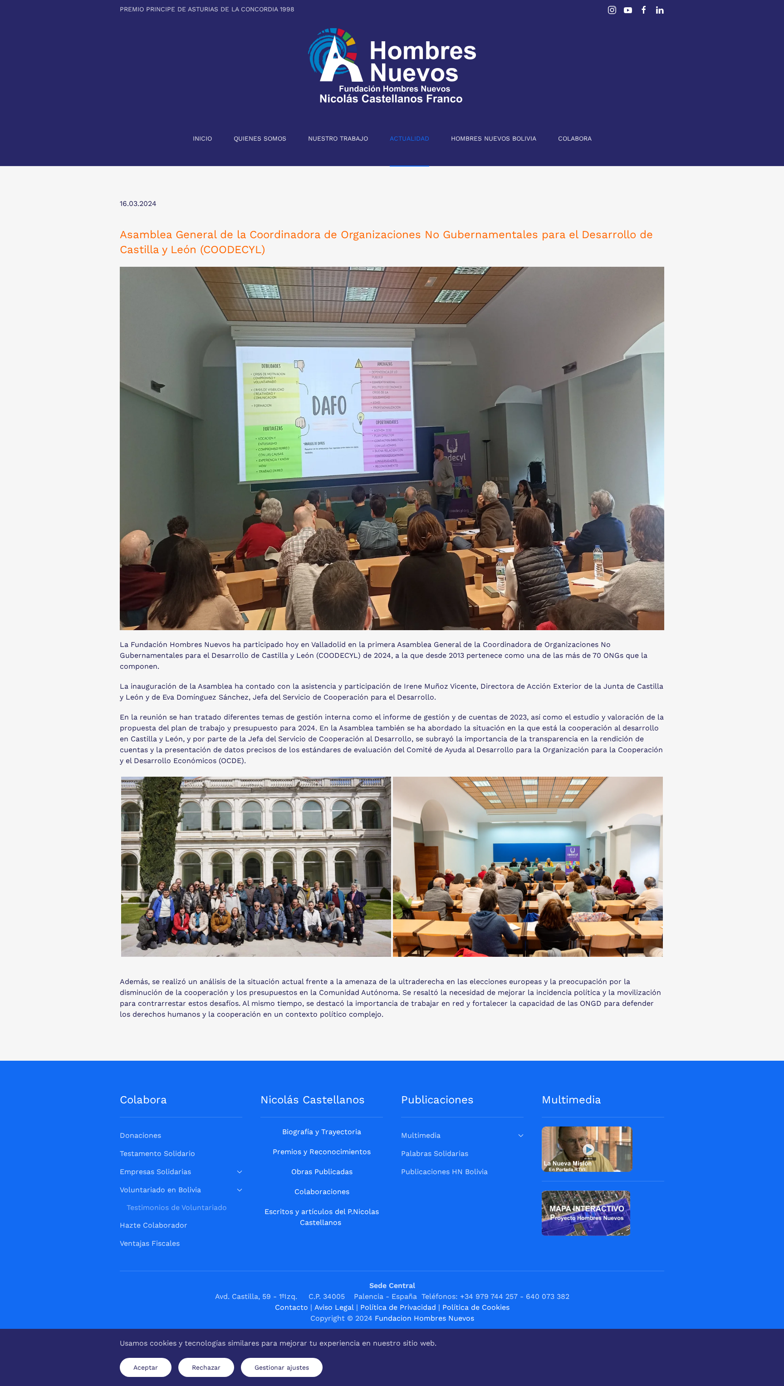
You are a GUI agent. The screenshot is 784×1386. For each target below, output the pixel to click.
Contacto (291, 1307)
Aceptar (145, 1367)
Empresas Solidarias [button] (155, 1171)
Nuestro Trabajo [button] (338, 138)
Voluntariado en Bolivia (160, 1189)
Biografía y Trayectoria (321, 1131)
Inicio (202, 138)
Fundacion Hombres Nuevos (424, 1318)
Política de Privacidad (398, 1307)
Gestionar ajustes (282, 1367)
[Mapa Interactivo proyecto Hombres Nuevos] (586, 1212)
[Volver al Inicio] (392, 65)
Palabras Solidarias (434, 1153)
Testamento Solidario (157, 1153)
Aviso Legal (334, 1307)
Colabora (575, 138)
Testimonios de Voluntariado (177, 1207)
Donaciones (140, 1135)
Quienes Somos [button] (260, 138)
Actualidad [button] (409, 138)
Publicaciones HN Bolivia (444, 1171)
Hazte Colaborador (153, 1225)
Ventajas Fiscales (150, 1243)
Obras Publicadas (322, 1171)
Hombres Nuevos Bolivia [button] (493, 138)
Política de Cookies (476, 1307)
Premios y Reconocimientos (322, 1151)
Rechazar (206, 1367)
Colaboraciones (321, 1191)
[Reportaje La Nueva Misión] (587, 1148)
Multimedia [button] (421, 1135)
